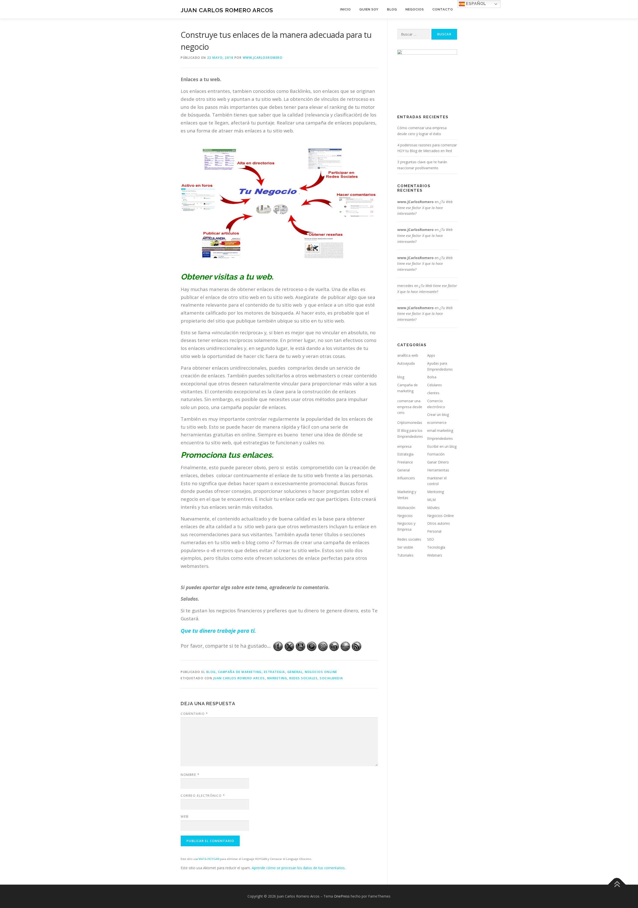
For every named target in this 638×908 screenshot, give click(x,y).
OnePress (342, 896)
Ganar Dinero (438, 462)
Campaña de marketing (240, 672)
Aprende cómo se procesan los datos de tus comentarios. (298, 867)
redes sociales (303, 678)
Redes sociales (409, 539)
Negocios (414, 9)
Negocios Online (321, 672)
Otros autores (438, 523)
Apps (431, 355)
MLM (431, 499)
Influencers (406, 478)
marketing (277, 678)
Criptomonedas (409, 422)
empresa (404, 446)
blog (211, 672)
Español (475, 3)
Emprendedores (440, 438)
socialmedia (331, 678)
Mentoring (435, 491)
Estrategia (274, 672)
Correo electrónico (203, 795)
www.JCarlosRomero (263, 58)
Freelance (405, 462)
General (295, 672)
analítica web (407, 355)
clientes (433, 393)
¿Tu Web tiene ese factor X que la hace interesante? (425, 207)
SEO (430, 539)
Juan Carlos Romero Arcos (227, 10)
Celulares (434, 385)
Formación (436, 454)
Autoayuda (406, 363)
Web (185, 816)
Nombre (190, 774)
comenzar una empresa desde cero (409, 406)
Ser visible (405, 547)
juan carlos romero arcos (239, 678)
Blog (392, 9)
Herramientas (438, 470)
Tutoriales (405, 555)
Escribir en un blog (442, 446)
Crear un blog (438, 414)
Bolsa (431, 377)
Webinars (434, 555)
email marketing (440, 430)
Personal (434, 531)
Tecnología (436, 547)
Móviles (433, 507)
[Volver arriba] (617, 885)
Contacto (442, 9)
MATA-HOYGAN (209, 859)
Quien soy (369, 9)
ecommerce (437, 422)
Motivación (406, 507)
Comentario (194, 713)
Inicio (345, 9)
